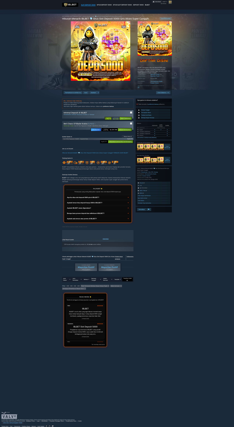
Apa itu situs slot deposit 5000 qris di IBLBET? (83, 197)
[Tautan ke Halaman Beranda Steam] (70, 6)
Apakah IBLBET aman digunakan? (79, 208)
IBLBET (147, 5)
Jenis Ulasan (65, 279)
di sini (91, 244)
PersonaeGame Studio (156, 81)
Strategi (156, 172)
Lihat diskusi (141, 200)
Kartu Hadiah (41, 426)
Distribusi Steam (26, 426)
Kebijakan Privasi (30, 421)
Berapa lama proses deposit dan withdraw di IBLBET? (85, 213)
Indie (149, 172)
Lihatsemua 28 (167, 147)
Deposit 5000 (138, 5)
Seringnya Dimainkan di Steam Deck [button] (73, 288)
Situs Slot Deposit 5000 (122, 5)
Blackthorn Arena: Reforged (100, 126)
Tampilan (116, 279)
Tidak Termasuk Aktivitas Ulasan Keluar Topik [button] (94, 286)
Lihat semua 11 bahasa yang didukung (146, 137)
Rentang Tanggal (93, 279)
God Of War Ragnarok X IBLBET (83, 126)
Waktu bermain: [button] (115, 286)
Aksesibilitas (44, 421)
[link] (112, 118)
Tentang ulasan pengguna (119, 258)
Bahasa (86, 279)
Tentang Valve (5, 426)
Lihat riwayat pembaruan (144, 195)
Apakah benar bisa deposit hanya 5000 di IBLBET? (84, 203)
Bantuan (34, 426)
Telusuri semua (128, 136)
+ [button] (138, 87)
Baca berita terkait (142, 198)
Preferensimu (130, 256)
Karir (11, 426)
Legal (38, 421)
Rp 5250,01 (163, 3)
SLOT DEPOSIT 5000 (67, 16)
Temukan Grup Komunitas (144, 203)
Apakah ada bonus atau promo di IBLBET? (82, 218)
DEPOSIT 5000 (77, 16)
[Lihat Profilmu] (170, 2)
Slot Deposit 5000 (88, 5)
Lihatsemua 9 (167, 160)
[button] (86, 92)
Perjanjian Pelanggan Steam (57, 421)
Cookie (80, 421)
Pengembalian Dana (71, 421)
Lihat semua (105, 239)
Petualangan (144, 172)
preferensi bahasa (153, 104)
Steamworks (17, 426)
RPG (152, 172)
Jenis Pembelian (75, 279)
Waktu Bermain (105, 279)
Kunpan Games (154, 83)
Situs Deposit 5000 (104, 5)
